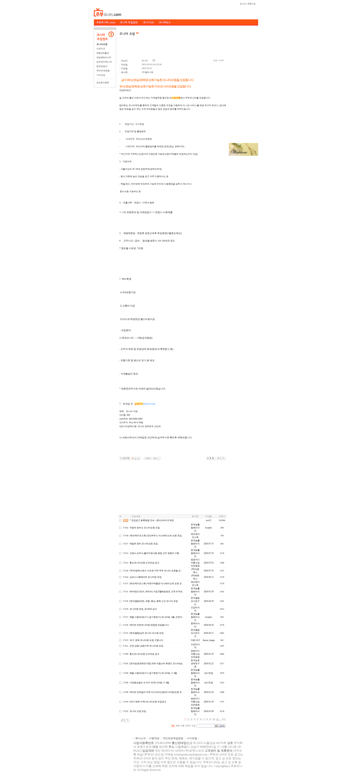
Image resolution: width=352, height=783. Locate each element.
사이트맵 (192, 738)
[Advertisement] (172, 49)
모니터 (145, 61)
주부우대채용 (103, 70)
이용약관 (154, 738)
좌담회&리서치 (103, 57)
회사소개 (140, 738)
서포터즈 (100, 48)
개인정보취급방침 (173, 738)
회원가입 (251, 4)
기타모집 (100, 75)
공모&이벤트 (102, 82)
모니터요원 (101, 44)
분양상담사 (101, 66)
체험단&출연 (102, 53)
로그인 (243, 4)
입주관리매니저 (104, 62)
